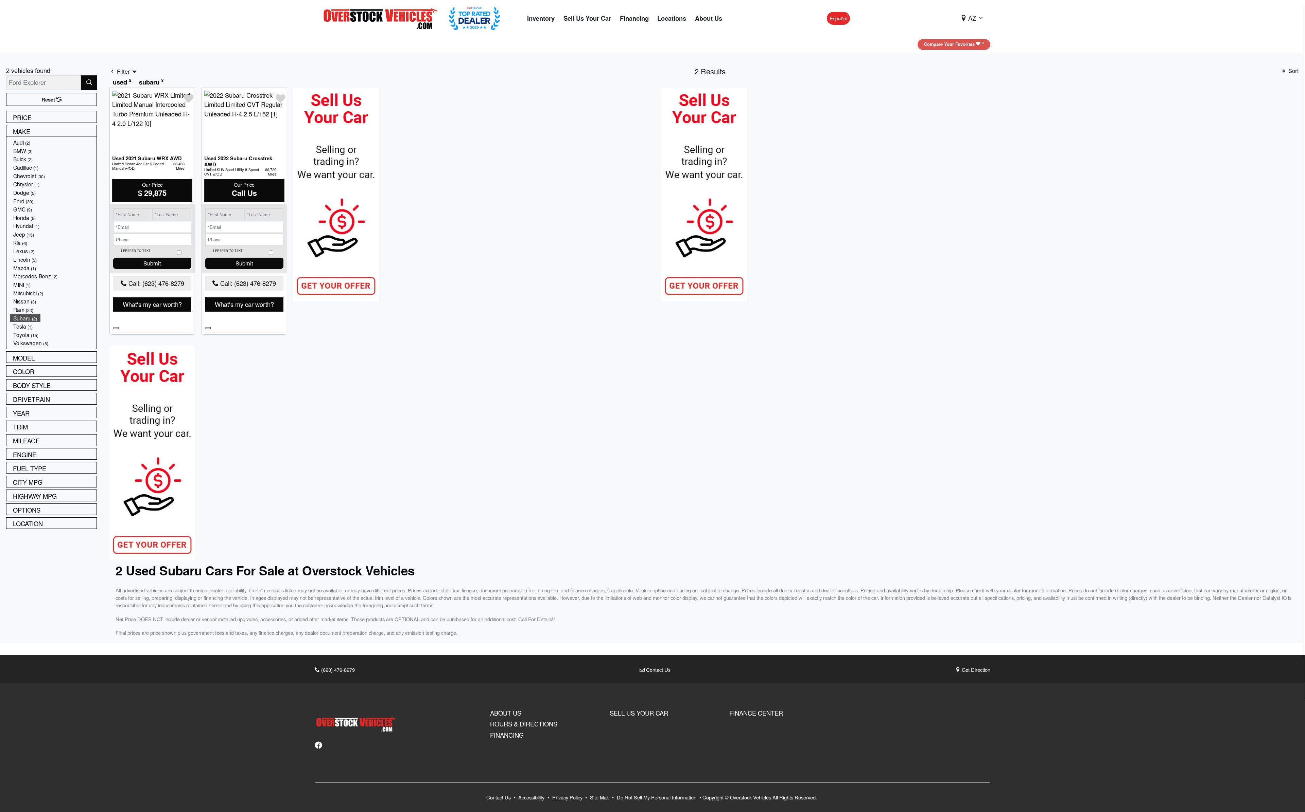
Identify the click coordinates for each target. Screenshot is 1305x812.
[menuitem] (53, 142)
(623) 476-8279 (337, 669)
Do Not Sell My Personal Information (657, 797)
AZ (972, 18)
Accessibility (532, 797)
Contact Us (658, 669)
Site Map (600, 797)
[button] (541, 18)
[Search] (89, 82)
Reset (48, 99)
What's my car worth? (152, 304)
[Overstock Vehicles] (382, 17)
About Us (505, 712)
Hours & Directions (523, 723)
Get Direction (975, 669)
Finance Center (756, 712)
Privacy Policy (568, 797)
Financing (507, 735)
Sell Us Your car (639, 712)
